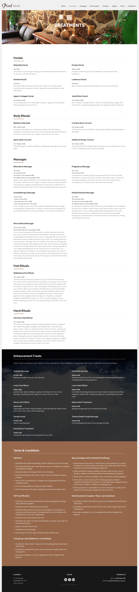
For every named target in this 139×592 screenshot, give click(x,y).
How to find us (18, 583)
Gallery (114, 6)
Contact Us (132, 6)
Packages (83, 6)
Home (63, 6)
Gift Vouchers (94, 6)
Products (106, 6)
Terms (122, 6)
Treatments (73, 6)
